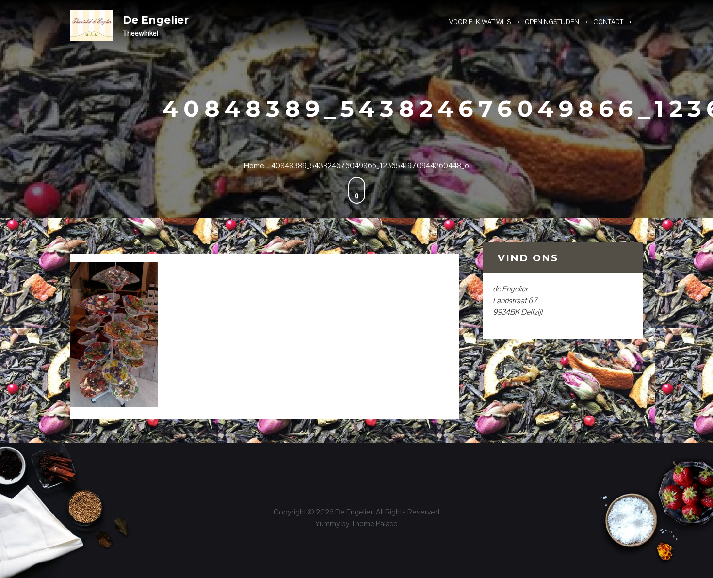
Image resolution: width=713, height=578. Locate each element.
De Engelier (156, 20)
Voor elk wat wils (480, 21)
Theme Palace (374, 523)
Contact (608, 21)
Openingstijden (552, 21)
